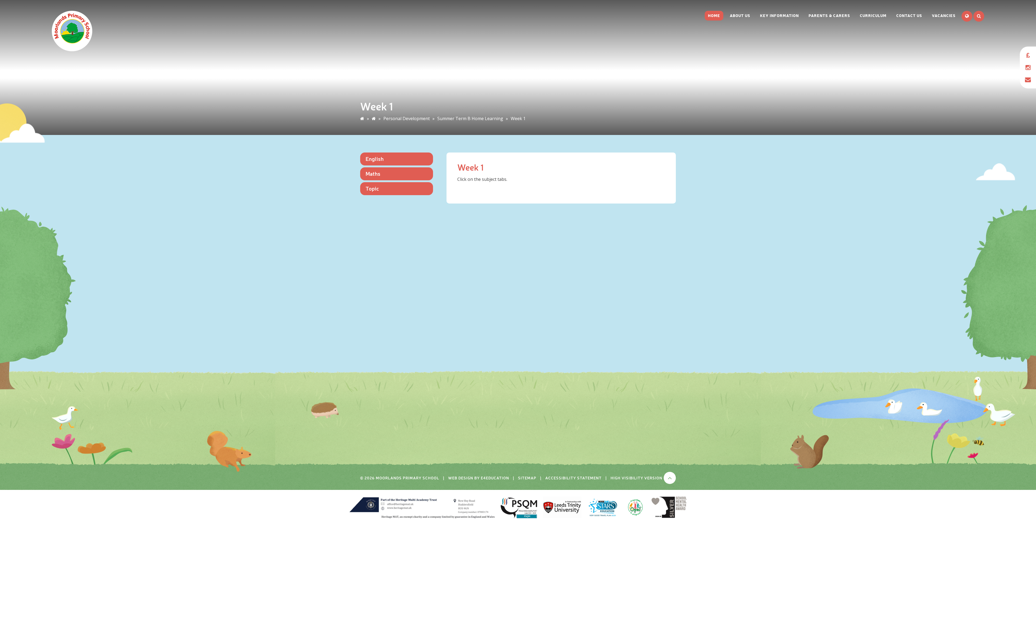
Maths (373, 173)
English (375, 158)
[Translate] (967, 16)
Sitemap (527, 477)
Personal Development (406, 118)
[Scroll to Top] (670, 478)
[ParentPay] (1028, 55)
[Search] (978, 16)
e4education (495, 477)
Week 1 (518, 118)
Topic (372, 188)
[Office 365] (1028, 80)
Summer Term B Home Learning (470, 118)
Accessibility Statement (573, 477)
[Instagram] (1028, 68)
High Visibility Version (636, 477)
